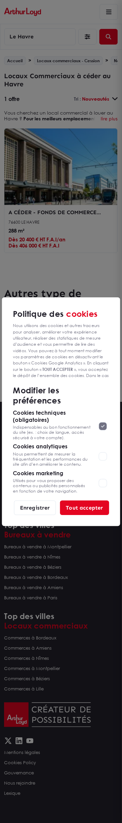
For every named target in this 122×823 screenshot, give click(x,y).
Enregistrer (35, 507)
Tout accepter (84, 507)
